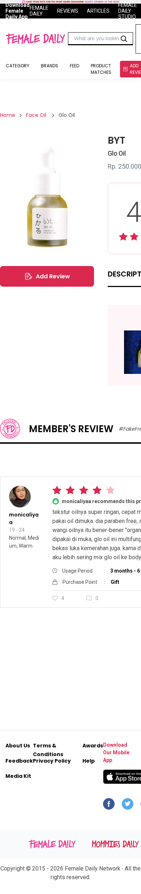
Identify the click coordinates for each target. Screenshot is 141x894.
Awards (92, 745)
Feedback (19, 760)
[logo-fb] (109, 806)
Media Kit (18, 776)
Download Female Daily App (17, 11)
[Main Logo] (35, 38)
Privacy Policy (52, 760)
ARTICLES (98, 11)
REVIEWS (67, 11)
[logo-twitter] (127, 806)
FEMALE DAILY (39, 11)
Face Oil (37, 115)
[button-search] (124, 38)
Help (88, 760)
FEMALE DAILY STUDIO (127, 11)
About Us (17, 745)
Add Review (53, 276)
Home (7, 115)
